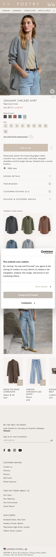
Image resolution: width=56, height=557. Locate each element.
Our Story (8, 495)
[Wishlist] (50, 147)
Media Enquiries (10, 481)
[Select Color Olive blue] (10, 116)
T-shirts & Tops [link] (30, 11)
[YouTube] (20, 450)
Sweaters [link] (6, 11)
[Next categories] (54, 10)
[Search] (8, 3)
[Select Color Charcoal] (5, 116)
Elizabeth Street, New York (15, 519)
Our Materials (9, 498)
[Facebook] (4, 450)
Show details (41, 286)
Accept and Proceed (28, 295)
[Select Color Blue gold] (19, 116)
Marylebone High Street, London (17, 527)
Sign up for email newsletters (15, 436)
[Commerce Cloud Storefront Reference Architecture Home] (28, 4)
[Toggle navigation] (3, 4)
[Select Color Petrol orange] (15, 116)
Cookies (7, 554)
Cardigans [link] (17, 11)
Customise (26, 303)
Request (7, 430)
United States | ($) (16, 549)
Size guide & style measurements (16, 136)
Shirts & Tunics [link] (44, 11)
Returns (7, 474)
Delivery (7, 470)
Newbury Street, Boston (13, 523)
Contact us (8, 466)
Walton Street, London (13, 530)
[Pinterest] (9, 450)
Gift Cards (8, 477)
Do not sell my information (22, 554)
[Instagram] (14, 450)
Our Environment (11, 502)
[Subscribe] (51, 440)
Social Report (9, 506)
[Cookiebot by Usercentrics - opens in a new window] (41, 252)
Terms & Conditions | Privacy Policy (27, 552)
